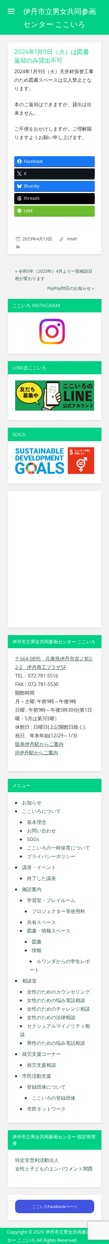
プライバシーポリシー (51, 856)
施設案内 (31, 889)
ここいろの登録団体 (53, 1098)
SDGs (33, 839)
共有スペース (41, 922)
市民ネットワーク (46, 1109)
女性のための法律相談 (51, 1017)
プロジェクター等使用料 (58, 911)
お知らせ (31, 802)
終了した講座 (41, 878)
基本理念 (36, 822)
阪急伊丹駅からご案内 (39, 744)
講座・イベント (39, 867)
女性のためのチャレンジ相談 (58, 1008)
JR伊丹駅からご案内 (36, 752)
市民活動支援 (36, 1076)
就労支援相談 (41, 1065)
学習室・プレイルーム (51, 900)
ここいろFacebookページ (54, 1206)
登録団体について (46, 1087)
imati (72, 239)
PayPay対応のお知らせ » (70, 288)
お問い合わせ (41, 830)
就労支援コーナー (41, 1054)
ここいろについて (41, 811)
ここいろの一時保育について (58, 847)
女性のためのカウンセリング (58, 991)
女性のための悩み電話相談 (56, 1000)
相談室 (29, 980)
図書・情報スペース (49, 930)
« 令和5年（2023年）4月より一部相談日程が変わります (53, 275)
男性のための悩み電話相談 (56, 1043)
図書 (36, 941)
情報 (36, 950)
